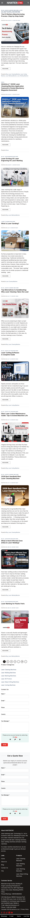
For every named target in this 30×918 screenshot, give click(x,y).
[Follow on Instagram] (4, 913)
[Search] (28, 2)
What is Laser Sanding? (10, 223)
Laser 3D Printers (6, 679)
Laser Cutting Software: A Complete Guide (10, 354)
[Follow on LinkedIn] (9, 913)
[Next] (25, 661)
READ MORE (5, 68)
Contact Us (4, 868)
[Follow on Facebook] (2, 913)
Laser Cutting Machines (8, 685)
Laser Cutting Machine (11, 350)
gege (18, 20)
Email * (3, 700)
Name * (3, 694)
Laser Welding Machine (13, 12)
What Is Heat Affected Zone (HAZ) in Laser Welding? (12, 542)
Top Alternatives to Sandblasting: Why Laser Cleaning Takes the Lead (14, 291)
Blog (2, 10)
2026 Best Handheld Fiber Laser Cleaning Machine (11, 477)
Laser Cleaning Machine (11, 10)
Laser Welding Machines (8, 672)
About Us (4, 861)
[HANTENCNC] (15, 2)
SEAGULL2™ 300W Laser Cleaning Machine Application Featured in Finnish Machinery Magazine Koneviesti (12, 87)
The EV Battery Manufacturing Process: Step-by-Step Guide (12, 15)
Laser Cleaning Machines (8, 669)
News (2, 82)
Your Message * (5, 721)
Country (3, 714)
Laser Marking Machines (8, 676)
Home (3, 858)
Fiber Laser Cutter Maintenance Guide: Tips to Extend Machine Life (14, 415)
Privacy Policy (25, 909)
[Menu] (2, 3)
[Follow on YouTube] (12, 913)
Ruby (18, 94)
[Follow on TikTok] (7, 913)
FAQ (2, 871)
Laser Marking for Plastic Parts (13, 604)
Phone (3, 707)
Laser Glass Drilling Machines (10, 682)
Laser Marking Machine (11, 75)
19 (22, 661)
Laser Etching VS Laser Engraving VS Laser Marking (12, 160)
